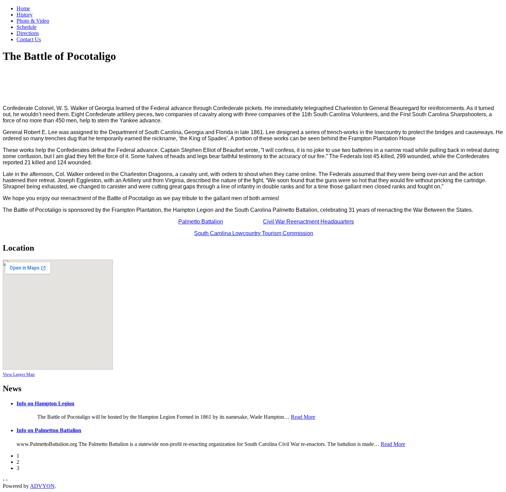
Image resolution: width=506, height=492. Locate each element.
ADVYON (42, 486)
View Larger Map (19, 374)
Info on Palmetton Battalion (49, 430)
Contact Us (29, 39)
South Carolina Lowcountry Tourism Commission (253, 233)
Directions (28, 33)
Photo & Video (33, 21)
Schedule (26, 27)
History (25, 15)
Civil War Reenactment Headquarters (308, 222)
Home (23, 8)
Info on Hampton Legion (45, 403)
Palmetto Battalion (200, 222)
